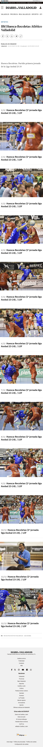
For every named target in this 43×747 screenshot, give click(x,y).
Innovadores (21, 702)
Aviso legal (10, 742)
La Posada (21, 698)
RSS (21, 665)
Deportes (35, 14)
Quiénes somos (21, 658)
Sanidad (21, 693)
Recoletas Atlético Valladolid (13, 635)
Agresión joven (31, 2)
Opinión (21, 705)
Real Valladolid (24, 14)
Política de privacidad (19, 742)
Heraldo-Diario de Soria (21, 721)
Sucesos (21, 695)
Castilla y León (22, 686)
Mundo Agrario (22, 700)
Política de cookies (31, 742)
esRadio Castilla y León (21, 726)
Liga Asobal (27, 635)
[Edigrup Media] (21, 734)
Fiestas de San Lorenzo (21, 690)
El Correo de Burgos (21, 719)
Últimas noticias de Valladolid (21, 707)
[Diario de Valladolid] (21, 8)
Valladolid (5, 14)
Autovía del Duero (21, 2)
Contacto (21, 663)
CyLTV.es (21, 724)
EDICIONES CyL (36, 0)
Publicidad (21, 661)
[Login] (40, 7)
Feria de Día (12, 2)
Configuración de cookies (21, 744)
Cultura (22, 688)
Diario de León (21, 717)
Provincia (14, 14)
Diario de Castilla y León (21, 714)
